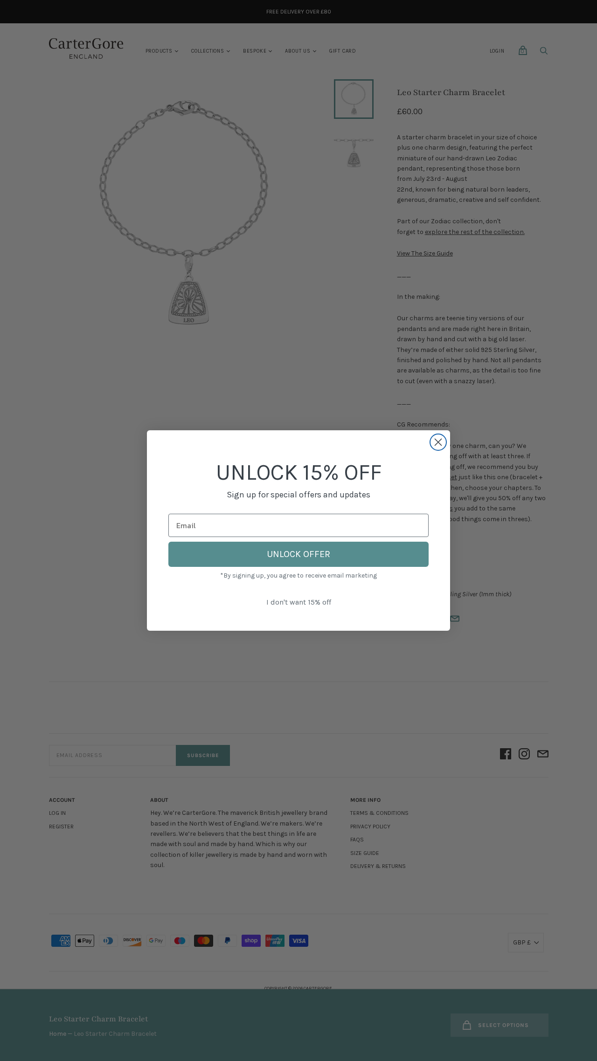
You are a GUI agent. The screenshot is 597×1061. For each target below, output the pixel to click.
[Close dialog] (438, 442)
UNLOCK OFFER (298, 554)
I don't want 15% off (298, 602)
